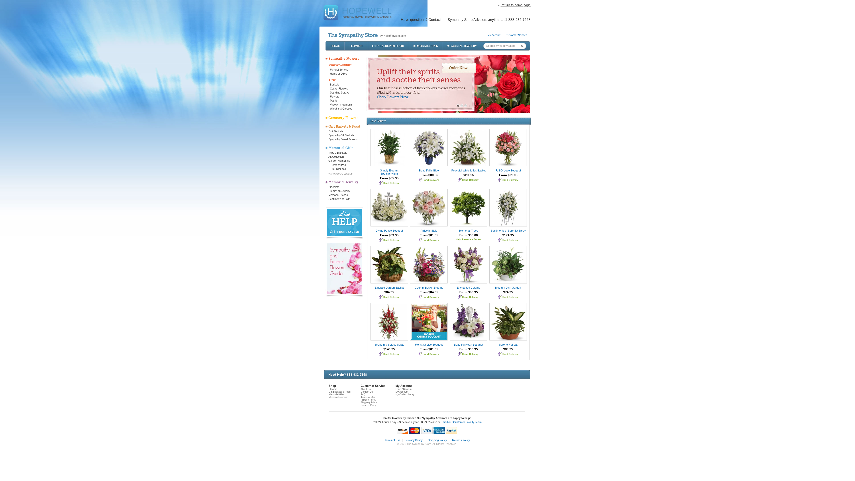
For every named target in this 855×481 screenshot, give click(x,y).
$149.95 (389, 349)
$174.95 (508, 235)
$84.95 (389, 292)
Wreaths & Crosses (341, 108)
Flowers (356, 46)
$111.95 (468, 175)
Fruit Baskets (335, 131)
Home (335, 46)
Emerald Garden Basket (389, 287)
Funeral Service (339, 69)
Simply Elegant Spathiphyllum (389, 172)
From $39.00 (468, 235)
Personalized (338, 165)
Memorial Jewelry (461, 46)
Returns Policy (369, 405)
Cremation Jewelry (339, 191)
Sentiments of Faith (339, 199)
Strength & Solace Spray (389, 344)
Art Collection (336, 156)
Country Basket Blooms (429, 287)
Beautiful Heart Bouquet (468, 344)
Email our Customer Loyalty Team (461, 422)
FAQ (363, 394)
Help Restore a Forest (468, 239)
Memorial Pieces (338, 195)
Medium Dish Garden (508, 287)
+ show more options (340, 173)
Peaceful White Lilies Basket (468, 170)
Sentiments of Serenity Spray (508, 230)
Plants (333, 100)
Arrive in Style (429, 230)
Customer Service (516, 35)
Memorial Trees (468, 230)
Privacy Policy (368, 399)
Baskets (334, 84)
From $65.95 (389, 178)
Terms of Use (368, 397)
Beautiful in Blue (429, 170)
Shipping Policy (369, 402)
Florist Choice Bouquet (429, 344)
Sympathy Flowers (343, 59)
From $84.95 (429, 292)
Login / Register (403, 389)
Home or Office (338, 73)
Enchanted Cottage (468, 287)
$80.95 (508, 349)
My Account (494, 35)
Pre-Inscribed (338, 169)
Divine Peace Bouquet (389, 230)
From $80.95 (429, 175)
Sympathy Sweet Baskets (342, 139)
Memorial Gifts (425, 46)
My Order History (404, 394)
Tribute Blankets (337, 152)
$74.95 (508, 292)
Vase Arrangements (341, 104)
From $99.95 (389, 235)
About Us (366, 389)
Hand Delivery (391, 183)
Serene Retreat (508, 344)
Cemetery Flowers (343, 118)
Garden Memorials (339, 160)
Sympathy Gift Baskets (341, 135)
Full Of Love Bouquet (508, 170)
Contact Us (367, 391)
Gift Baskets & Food (388, 46)
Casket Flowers (339, 88)
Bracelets (333, 187)
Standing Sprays (339, 92)
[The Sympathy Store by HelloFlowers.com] (367, 35)
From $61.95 (508, 175)
